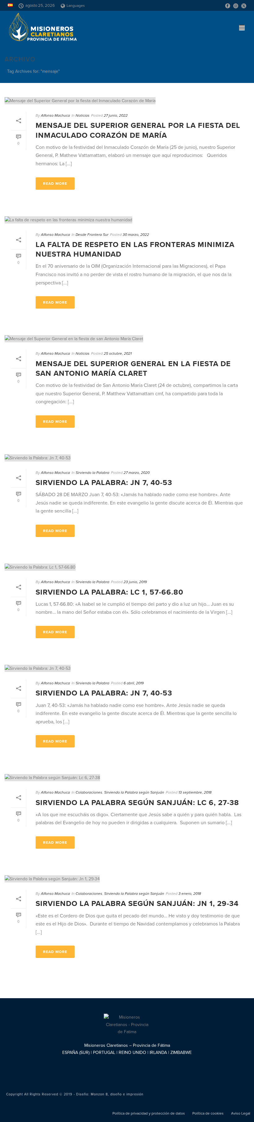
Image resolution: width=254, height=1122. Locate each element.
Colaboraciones (89, 792)
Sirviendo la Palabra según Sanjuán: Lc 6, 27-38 (137, 802)
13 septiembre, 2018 (195, 792)
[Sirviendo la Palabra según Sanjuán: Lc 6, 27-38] (127, 777)
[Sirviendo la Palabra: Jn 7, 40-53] (127, 457)
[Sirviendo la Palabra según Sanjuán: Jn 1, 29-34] (127, 878)
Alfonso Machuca (55, 115)
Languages (76, 5)
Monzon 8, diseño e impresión (117, 1094)
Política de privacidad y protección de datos (148, 1113)
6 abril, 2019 (134, 683)
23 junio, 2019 (135, 582)
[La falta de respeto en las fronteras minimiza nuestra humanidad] (127, 219)
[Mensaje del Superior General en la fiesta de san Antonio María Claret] (127, 338)
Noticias (83, 115)
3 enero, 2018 (189, 893)
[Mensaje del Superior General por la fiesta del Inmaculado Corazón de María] (127, 100)
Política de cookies (208, 1113)
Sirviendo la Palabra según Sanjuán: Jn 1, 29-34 (137, 903)
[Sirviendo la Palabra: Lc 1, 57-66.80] (127, 567)
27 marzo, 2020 (137, 472)
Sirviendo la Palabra (92, 472)
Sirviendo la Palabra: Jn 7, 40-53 (104, 482)
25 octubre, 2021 (118, 353)
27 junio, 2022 (116, 115)
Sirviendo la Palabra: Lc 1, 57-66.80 (109, 592)
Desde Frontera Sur (92, 234)
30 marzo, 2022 (136, 234)
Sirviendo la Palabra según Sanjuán (134, 792)
